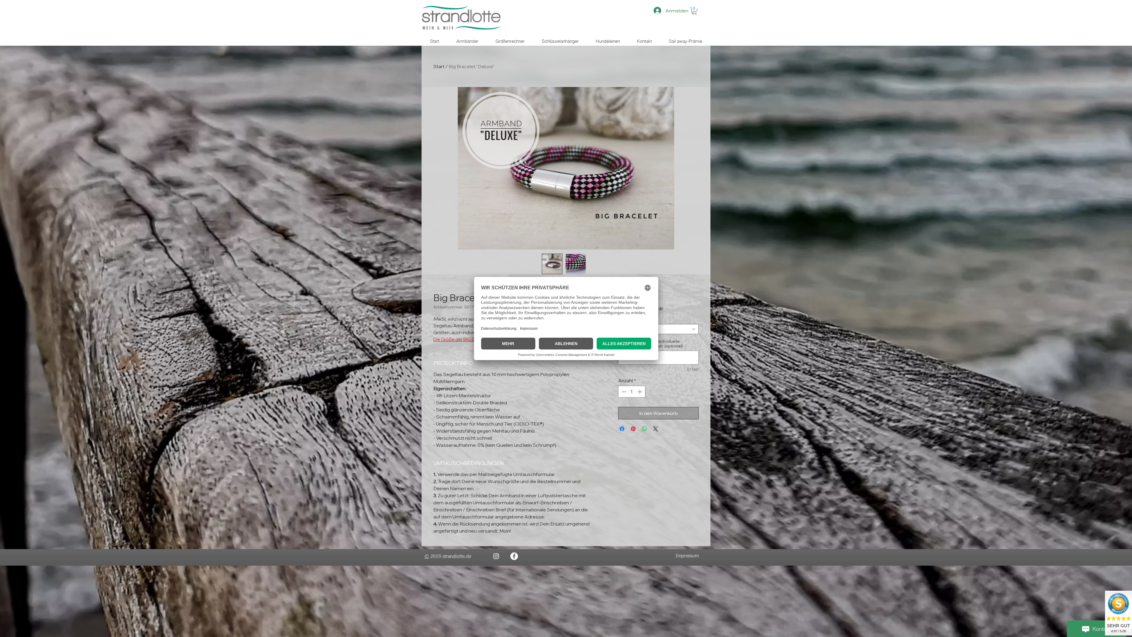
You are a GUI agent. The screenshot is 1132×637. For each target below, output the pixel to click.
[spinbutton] (631, 391)
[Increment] (640, 391)
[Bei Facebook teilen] (622, 428)
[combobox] (658, 329)
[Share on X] (655, 428)
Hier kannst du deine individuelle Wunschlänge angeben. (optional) (650, 343)
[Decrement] (623, 391)
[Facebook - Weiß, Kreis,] (514, 556)
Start (439, 66)
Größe (625, 319)
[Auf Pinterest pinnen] (633, 428)
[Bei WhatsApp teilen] (644, 428)
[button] (694, 10)
